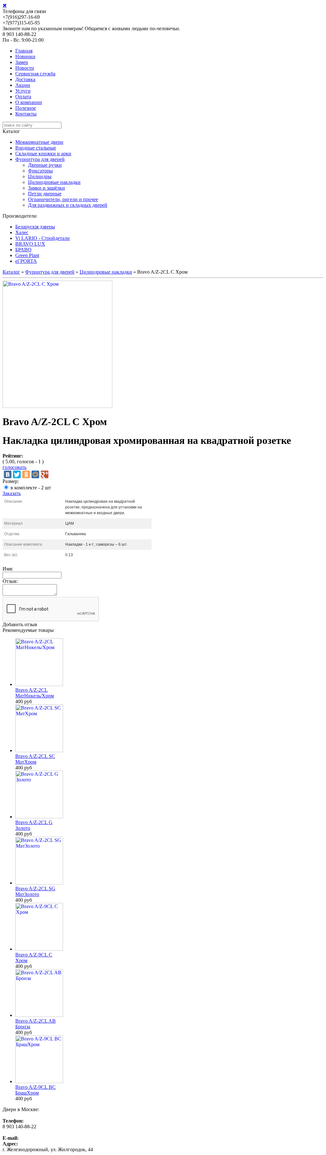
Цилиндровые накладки (54, 182)
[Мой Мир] (35, 474)
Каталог (11, 272)
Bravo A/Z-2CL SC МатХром (35, 759)
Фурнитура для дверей (40, 159)
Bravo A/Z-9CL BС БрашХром (35, 1090)
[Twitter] (17, 474)
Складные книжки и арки (43, 153)
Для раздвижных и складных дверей (67, 205)
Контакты (26, 113)
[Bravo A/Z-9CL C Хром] (39, 949)
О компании (28, 102)
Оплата (23, 96)
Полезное (25, 108)
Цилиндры (40, 176)
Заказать (12, 493)
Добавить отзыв (20, 624)
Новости (24, 68)
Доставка (25, 79)
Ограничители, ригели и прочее (63, 199)
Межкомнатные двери (39, 142)
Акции (22, 85)
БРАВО (23, 249)
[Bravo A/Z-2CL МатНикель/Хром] (39, 684)
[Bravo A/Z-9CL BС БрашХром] (39, 1081)
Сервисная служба (35, 73)
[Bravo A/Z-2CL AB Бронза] (39, 1015)
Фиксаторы (40, 170)
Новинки (25, 56)
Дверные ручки (45, 165)
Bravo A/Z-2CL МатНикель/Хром (34, 692)
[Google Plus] (44, 474)
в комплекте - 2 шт (31, 487)
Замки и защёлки (46, 188)
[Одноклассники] (26, 474)
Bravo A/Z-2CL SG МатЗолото (35, 891)
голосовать (14, 467)
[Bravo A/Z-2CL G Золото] (39, 816)
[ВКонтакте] (7, 474)
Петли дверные (44, 193)
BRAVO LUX (30, 244)
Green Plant (27, 255)
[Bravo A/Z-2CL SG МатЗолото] (39, 883)
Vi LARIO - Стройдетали (42, 238)
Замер (21, 62)
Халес (21, 232)
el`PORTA (26, 261)
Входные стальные (35, 147)
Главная (23, 50)
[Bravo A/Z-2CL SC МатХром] (39, 750)
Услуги (23, 91)
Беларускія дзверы (35, 226)
